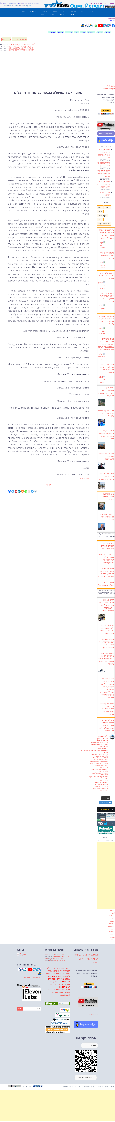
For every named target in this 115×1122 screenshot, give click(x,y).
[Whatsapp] (25, 491)
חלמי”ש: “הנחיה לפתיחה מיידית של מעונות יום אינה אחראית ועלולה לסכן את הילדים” (106, 725)
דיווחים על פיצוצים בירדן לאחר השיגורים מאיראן (106, 276)
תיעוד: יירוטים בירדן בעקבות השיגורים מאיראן (107, 255)
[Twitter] (12, 491)
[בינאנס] (106, 811)
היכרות (92, 11)
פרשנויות (44, 11)
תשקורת (52, 32)
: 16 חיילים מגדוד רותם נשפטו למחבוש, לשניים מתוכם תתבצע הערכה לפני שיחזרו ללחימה (106, 344)
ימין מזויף (69, 32)
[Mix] (22, 491)
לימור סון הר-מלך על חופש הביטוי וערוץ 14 (103, 173)
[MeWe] (19, 491)
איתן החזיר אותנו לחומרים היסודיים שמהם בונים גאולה (107, 546)
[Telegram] (32, 491)
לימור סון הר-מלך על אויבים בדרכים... (21, 50)
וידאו (64, 11)
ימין (77, 32)
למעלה (48, 485)
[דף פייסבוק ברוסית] (113, 27)
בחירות (62, 14)
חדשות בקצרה (20, 39)
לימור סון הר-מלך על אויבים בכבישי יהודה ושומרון (103, 184)
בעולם (108, 32)
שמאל (83, 32)
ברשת (22, 11)
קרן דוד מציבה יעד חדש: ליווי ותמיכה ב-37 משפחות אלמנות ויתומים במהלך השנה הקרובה (106, 658)
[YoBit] (106, 825)
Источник (84, 477)
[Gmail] (29, 491)
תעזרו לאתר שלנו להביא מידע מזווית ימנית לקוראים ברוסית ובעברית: (86, 973)
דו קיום (60, 32)
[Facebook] (9, 491)
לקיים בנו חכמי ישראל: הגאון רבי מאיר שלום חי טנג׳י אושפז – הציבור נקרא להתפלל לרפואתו (106, 605)
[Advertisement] (57, 67)
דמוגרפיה (91, 32)
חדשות (55, 11)
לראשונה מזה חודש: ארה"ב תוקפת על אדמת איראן (106, 456)
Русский (23, 954)
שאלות (52, 14)
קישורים (72, 14)
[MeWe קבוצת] (89, 27)
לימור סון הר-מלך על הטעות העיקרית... (21, 44)
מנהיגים (73, 11)
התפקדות (33, 11)
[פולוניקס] (106, 833)
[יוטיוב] (100, 27)
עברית (22, 955)
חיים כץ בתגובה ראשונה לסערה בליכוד (108, 497)
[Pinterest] (16, 491)
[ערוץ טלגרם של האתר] (109, 27)
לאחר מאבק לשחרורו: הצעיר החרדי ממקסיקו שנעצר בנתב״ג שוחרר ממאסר (106, 708)
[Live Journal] (35, 491)
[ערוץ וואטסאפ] (95, 27)
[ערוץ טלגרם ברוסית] (105, 27)
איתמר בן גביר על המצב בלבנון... (19, 46)
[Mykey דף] (82, 27)
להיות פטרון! (93, 1014)
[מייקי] (39, 975)
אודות (42, 14)
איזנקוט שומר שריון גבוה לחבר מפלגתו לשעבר (107, 517)
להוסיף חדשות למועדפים (32, 977)
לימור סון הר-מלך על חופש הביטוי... (20, 48)
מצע (83, 11)
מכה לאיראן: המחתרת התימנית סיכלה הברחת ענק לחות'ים (106, 476)
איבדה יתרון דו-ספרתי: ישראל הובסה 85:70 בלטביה (106, 413)
